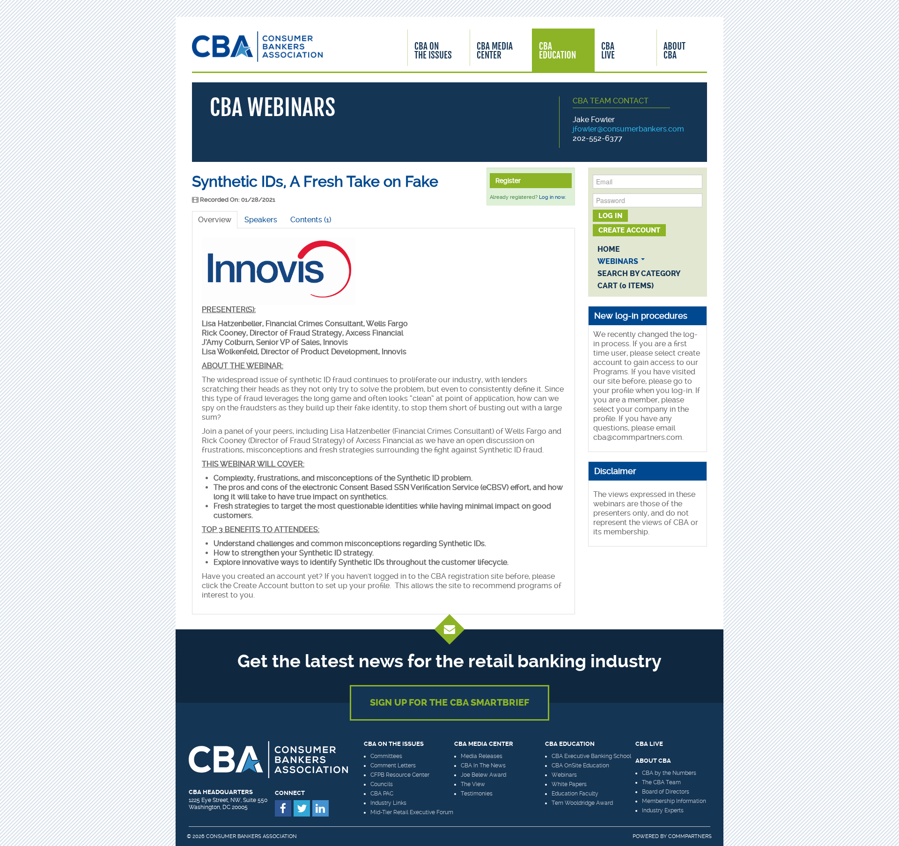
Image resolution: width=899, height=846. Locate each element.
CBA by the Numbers (669, 773)
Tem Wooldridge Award (582, 803)
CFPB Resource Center (399, 775)
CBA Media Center (495, 51)
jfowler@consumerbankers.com (628, 128)
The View (473, 784)
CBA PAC (381, 793)
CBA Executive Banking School (591, 756)
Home (608, 249)
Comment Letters (393, 765)
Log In (610, 216)
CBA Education (557, 51)
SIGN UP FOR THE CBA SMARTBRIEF (449, 702)
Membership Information (674, 801)
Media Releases (481, 756)
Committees (386, 756)
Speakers (260, 219)
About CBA (674, 51)
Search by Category (638, 273)
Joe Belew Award (483, 775)
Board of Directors (665, 791)
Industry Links (388, 803)
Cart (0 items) (625, 285)
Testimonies (477, 793)
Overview (214, 219)
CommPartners (690, 836)
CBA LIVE (649, 743)
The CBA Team (661, 782)
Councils (381, 784)
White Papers (569, 784)
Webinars (618, 261)
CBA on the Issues (394, 743)
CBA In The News (483, 765)
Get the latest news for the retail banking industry (449, 661)
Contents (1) (310, 219)
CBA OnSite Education (580, 765)
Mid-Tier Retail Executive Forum (411, 812)
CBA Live (608, 51)
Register (508, 180)
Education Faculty (575, 793)
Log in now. (552, 197)
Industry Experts (663, 810)
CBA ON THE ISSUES (433, 51)
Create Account (629, 230)
